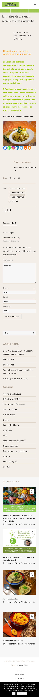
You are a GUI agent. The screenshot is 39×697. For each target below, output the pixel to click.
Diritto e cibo (9, 414)
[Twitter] (21, 148)
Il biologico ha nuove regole (15, 378)
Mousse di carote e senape (13, 640)
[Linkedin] (17, 148)
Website (6, 306)
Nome (6, 288)
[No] (36, 689)
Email (5, 297)
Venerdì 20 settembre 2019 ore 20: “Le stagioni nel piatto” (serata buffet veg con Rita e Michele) (19, 518)
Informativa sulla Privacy (22, 665)
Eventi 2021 (8, 364)
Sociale (6, 466)
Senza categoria (10, 461)
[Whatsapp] (9, 148)
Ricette (19, 39)
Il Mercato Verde (13, 524)
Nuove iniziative (10, 446)
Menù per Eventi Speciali (14, 440)
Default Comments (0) (11, 237)
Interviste (7, 430)
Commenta (8, 260)
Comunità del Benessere (14, 404)
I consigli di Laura (11, 425)
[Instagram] (13, 148)
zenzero (15, 201)
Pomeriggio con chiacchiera (15, 451)
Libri (5, 435)
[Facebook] (5, 148)
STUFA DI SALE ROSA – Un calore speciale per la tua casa (18, 352)
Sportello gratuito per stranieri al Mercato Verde (18, 372)
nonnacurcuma (18, 193)
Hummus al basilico (10, 599)
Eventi (6, 420)
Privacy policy (21, 693)
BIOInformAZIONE (11, 399)
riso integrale (18, 197)
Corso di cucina (10, 409)
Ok (14, 693)
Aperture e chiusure (12, 393)
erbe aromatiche (18, 189)
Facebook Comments (11, 241)
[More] (29, 148)
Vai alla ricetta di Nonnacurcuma (18, 116)
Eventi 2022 (8, 359)
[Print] (25, 148)
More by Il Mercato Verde (25, 167)
